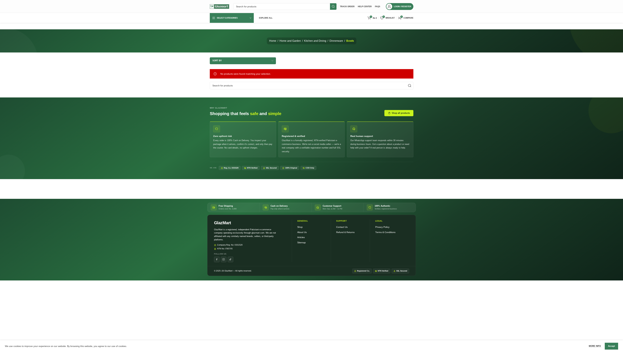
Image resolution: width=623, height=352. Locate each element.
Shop (300, 227)
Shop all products (401, 113)
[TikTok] (230, 259)
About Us (302, 232)
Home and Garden (290, 40)
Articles (301, 237)
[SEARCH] (333, 6)
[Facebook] (217, 259)
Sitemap (301, 242)
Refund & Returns (345, 232)
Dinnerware (336, 40)
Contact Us (342, 227)
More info (595, 346)
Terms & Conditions (385, 232)
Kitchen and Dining (315, 40)
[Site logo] (219, 6)
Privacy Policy (382, 227)
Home (272, 40)
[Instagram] (223, 259)
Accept (611, 346)
